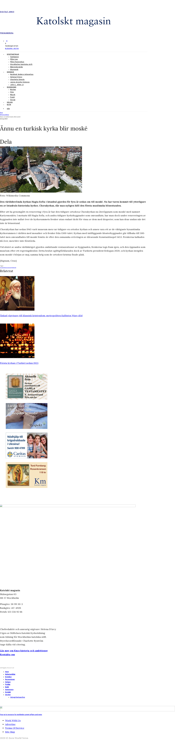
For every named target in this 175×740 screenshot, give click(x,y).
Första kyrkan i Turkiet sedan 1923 (19, 363)
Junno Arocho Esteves (20, 82)
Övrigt (12, 100)
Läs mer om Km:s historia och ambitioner (24, 650)
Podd (12, 97)
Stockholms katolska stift (21, 64)
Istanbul (2, 267)
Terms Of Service (14, 728)
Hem (7, 672)
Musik (12, 95)
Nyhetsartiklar (13, 54)
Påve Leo (14, 59)
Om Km (8, 695)
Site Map (10, 731)
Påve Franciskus (17, 62)
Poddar (7, 684)
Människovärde (16, 67)
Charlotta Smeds (17, 79)
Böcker (13, 89)
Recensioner (11, 87)
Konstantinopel (9, 267)
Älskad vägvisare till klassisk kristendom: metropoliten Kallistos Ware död (41, 315)
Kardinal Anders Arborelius (21, 74)
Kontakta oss (7, 654)
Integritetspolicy (17, 697)
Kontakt (8, 692)
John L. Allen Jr (17, 85)
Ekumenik (14, 69)
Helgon (10, 102)
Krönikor (10, 72)
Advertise (10, 724)
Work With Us (13, 720)
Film (12, 92)
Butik (9, 104)
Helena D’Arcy (16, 77)
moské (14, 267)
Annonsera (9, 689)
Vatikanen (14, 57)
